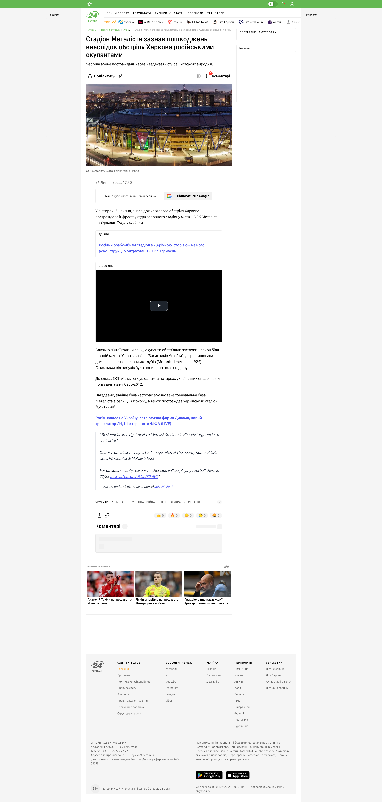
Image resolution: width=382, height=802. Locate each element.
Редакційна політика (130, 707)
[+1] (89, 4)
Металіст (123, 502)
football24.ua (248, 750)
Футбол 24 (92, 30)
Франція (239, 713)
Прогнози (195, 13)
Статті (179, 13)
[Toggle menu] (292, 13)
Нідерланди (242, 707)
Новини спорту (116, 13)
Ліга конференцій (303, 22)
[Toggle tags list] (219, 502)
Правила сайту (126, 687)
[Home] (92, 21)
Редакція (123, 668)
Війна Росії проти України (166, 502)
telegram (171, 694)
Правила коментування (132, 700)
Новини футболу (110, 30)
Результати (142, 13)
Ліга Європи (226, 22)
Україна (129, 22)
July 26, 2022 (163, 487)
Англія (277, 22)
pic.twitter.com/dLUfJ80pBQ (134, 476)
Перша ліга (214, 675)
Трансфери (215, 13)
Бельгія (239, 694)
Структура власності (130, 713)
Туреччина (241, 726)
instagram (172, 687)
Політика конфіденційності (134, 681)
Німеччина (241, 668)
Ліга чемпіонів (253, 22)
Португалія (241, 719)
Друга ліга (213, 681)
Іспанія (177, 22)
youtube (171, 681)
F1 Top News (200, 22)
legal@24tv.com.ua (143, 755)
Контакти (123, 694)
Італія (238, 687)
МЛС (237, 700)
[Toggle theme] (272, 4)
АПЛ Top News (153, 22)
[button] (162, 13)
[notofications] (283, 4)
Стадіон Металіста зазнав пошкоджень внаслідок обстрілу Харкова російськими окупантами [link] (183, 30)
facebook (171, 668)
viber (169, 700)
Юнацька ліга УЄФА (278, 681)
